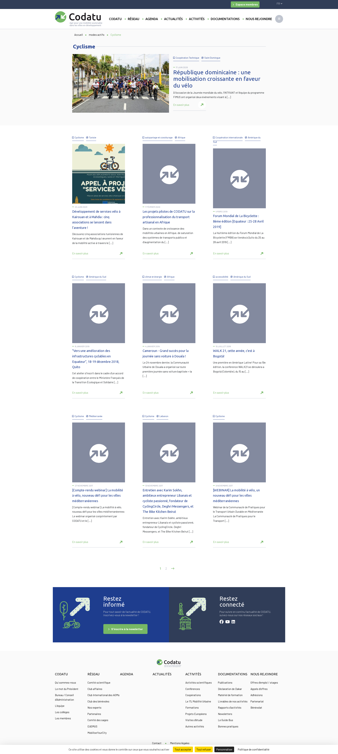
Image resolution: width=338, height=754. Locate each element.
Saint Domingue (212, 57)
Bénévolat (256, 707)
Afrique (181, 137)
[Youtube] (227, 622)
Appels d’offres (259, 688)
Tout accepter (183, 749)
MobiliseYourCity (97, 732)
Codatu (115, 19)
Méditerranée (95, 416)
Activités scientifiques (198, 682)
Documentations (225, 19)
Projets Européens (196, 713)
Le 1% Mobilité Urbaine (198, 701)
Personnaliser (224, 749)
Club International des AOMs (103, 695)
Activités (197, 19)
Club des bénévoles (98, 701)
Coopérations (193, 695)
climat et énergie (153, 276)
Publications (225, 682)
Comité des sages (97, 720)
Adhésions (257, 695)
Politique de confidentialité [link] (253, 749)
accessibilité (221, 276)
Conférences (192, 688)
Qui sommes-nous (65, 682)
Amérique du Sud (97, 276)
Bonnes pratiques (228, 726)
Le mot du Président (66, 688)
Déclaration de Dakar (230, 688)
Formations (192, 707)
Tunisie (92, 137)
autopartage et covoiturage (159, 137)
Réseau (133, 19)
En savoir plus (181, 104)
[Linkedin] (233, 622)
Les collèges (62, 712)
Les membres (63, 718)
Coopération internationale (229, 137)
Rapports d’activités (229, 707)
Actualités (173, 19)
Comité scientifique (98, 682)
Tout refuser (203, 749)
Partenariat (257, 701)
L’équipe (59, 705)
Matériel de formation (230, 695)
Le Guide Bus (225, 720)
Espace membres (247, 4)
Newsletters (225, 713)
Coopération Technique (187, 57)
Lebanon (163, 416)
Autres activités (194, 726)
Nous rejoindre (259, 19)
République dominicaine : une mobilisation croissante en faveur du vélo (216, 79)
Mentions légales (179, 743)
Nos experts (94, 707)
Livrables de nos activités (233, 701)
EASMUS (92, 726)
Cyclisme (79, 137)
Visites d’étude (193, 720)
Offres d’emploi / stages (264, 682)
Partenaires (94, 713)
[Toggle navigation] (279, 19)
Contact (156, 743)
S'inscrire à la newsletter (127, 629)
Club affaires (94, 688)
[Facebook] (222, 622)
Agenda (151, 19)
